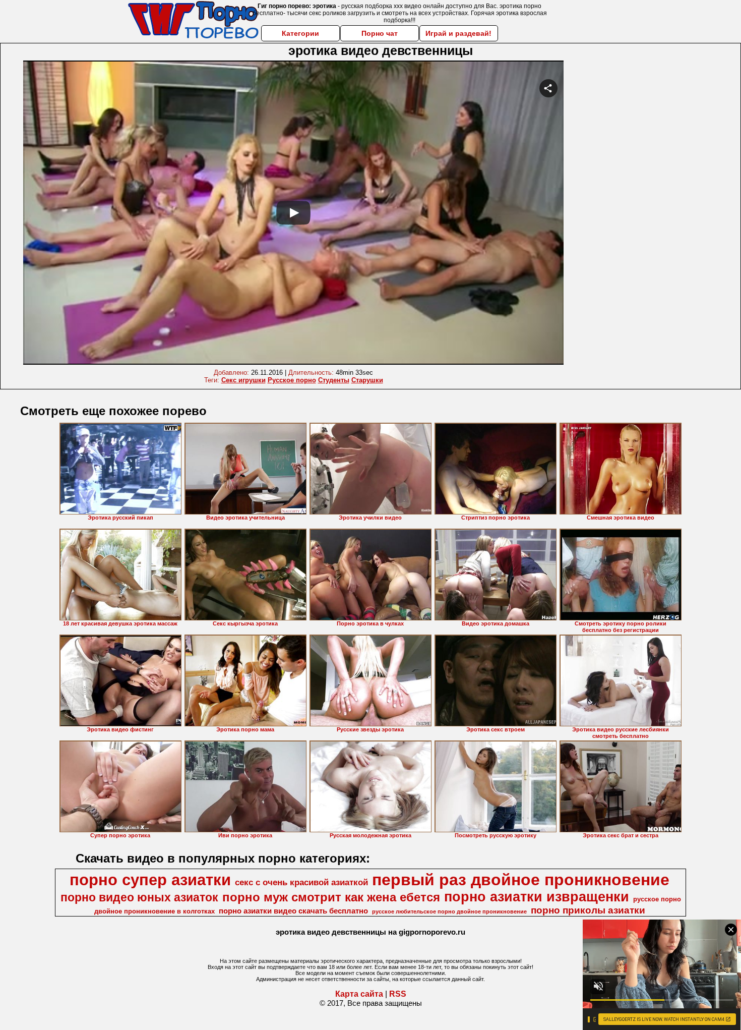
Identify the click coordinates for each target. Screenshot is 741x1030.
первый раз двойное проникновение (520, 880)
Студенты (333, 380)
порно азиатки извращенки (536, 896)
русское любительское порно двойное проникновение (449, 911)
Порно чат (379, 33)
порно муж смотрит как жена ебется (331, 897)
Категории (300, 33)
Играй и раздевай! (458, 33)
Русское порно (292, 380)
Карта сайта (359, 994)
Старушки (367, 380)
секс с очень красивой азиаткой (301, 882)
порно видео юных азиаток (139, 897)
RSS (397, 994)
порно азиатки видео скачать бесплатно (293, 911)
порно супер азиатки (150, 879)
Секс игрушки (243, 380)
